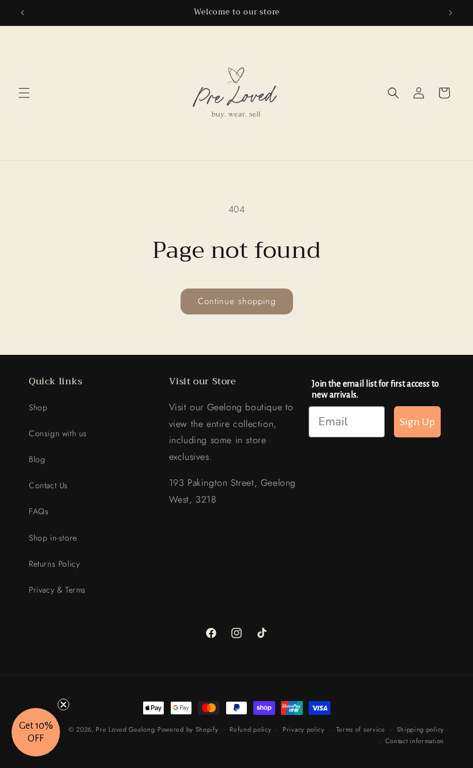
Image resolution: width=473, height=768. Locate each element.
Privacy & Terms (57, 589)
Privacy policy (304, 729)
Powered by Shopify (188, 729)
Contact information (414, 740)
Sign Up (417, 422)
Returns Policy (54, 564)
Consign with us (58, 433)
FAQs (38, 511)
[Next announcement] (450, 12)
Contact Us (48, 485)
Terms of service (360, 729)
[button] (24, 93)
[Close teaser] (63, 704)
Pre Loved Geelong (125, 729)
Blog (37, 459)
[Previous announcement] (22, 12)
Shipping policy (421, 729)
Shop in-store (53, 538)
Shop (38, 407)
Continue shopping (237, 301)
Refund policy (250, 729)
